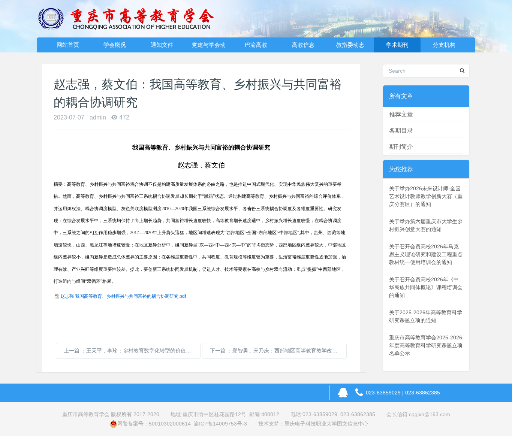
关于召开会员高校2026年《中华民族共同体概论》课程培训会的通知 (426, 287)
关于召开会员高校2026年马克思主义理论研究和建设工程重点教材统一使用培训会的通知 (426, 254)
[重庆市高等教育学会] (130, 18)
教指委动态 (350, 45)
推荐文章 (401, 114)
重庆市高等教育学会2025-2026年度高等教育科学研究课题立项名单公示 (426, 345)
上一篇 (132, 351)
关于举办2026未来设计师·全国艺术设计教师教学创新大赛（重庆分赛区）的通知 (426, 196)
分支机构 (444, 45)
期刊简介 (401, 146)
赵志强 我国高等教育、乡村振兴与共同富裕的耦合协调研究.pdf (123, 296)
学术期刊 (397, 45)
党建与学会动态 (209, 47)
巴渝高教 (256, 45)
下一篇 (278, 351)
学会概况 (114, 45)
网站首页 (68, 45)
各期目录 (401, 130)
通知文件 (162, 45)
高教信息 (303, 45)
